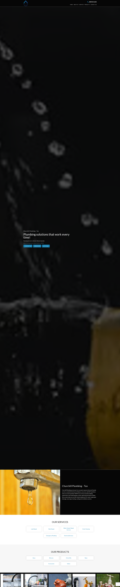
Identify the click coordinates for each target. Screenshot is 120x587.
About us (76, 4)
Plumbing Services (30, 243)
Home (71, 4)
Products (87, 4)
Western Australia (37, 243)
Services (81, 4)
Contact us (93, 4)
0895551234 (93, 2)
